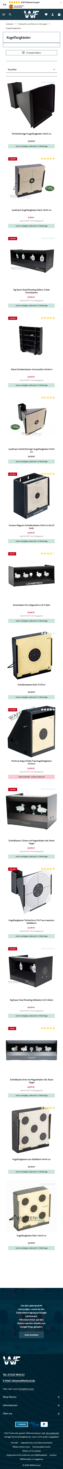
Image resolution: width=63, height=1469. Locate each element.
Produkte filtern (33, 52)
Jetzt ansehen (31, 1334)
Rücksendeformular (42, 1446)
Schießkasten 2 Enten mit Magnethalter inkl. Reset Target (31, 842)
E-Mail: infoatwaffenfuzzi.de (19, 1380)
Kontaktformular (26, 1389)
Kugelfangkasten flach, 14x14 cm (31, 1235)
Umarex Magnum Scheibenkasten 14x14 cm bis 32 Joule (31, 526)
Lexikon (53, 1455)
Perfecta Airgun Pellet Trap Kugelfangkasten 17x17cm (31, 762)
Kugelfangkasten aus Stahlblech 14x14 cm (31, 1159)
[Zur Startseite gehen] (31, 14)
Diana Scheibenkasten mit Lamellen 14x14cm (31, 369)
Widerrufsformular (21, 1446)
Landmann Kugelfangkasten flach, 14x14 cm (31, 210)
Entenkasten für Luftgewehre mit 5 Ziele (31, 605)
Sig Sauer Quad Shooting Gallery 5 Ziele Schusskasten (31, 291)
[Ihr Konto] (53, 14)
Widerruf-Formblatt (31, 1451)
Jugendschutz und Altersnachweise (36, 1442)
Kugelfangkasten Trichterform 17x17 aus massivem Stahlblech (31, 921)
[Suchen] (10, 14)
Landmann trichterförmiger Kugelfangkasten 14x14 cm (31, 450)
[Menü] (4, 14)
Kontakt (14, 1442)
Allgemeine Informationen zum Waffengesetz (26, 1455)
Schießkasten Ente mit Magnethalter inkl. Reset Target (31, 1081)
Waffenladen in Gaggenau (31, 1459)
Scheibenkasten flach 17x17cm (31, 684)
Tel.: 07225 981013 (13, 1374)
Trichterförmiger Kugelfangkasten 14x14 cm (31, 133)
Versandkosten (52, 1433)
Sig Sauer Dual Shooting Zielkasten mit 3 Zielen (31, 1000)
